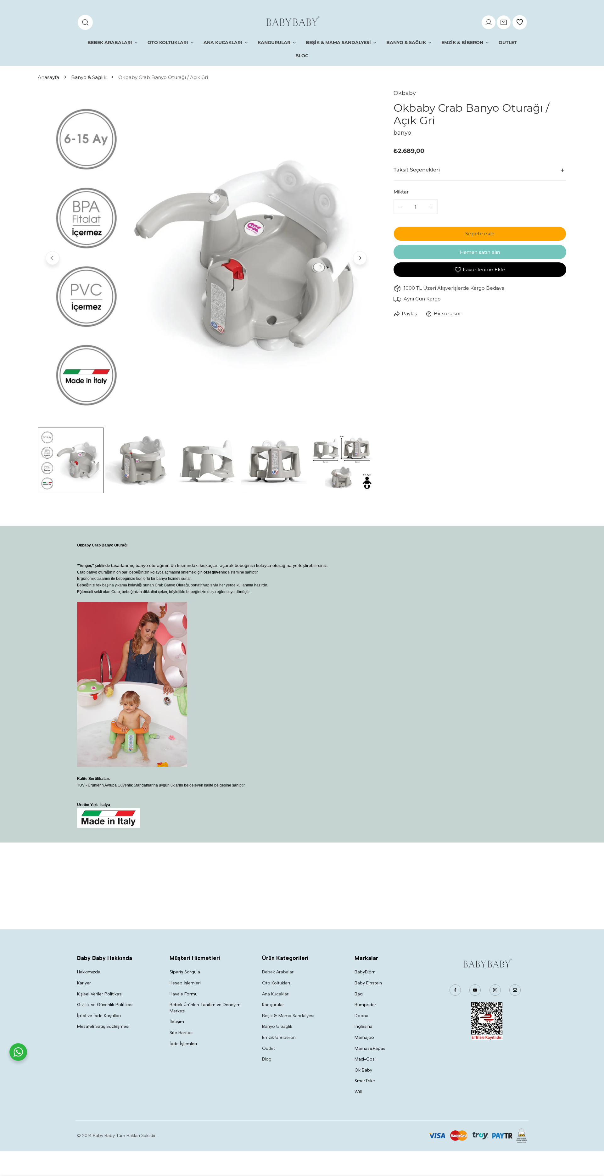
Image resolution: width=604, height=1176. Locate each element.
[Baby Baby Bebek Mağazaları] (292, 22)
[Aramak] (85, 22)
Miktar (401, 192)
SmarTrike (365, 1081)
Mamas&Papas (370, 1048)
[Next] (360, 258)
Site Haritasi (181, 1032)
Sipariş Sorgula (185, 972)
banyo (402, 132)
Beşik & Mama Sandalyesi (288, 1015)
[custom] (455, 990)
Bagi (359, 994)
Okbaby (405, 93)
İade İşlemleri (183, 1043)
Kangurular (273, 1004)
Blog (266, 1059)
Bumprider (365, 1004)
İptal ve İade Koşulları (99, 1015)
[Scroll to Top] (592, 1142)
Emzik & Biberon (279, 1037)
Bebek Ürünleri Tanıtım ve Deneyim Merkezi (205, 1008)
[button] (504, 22)
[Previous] (52, 258)
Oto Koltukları (276, 983)
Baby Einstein (368, 983)
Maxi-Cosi (365, 1059)
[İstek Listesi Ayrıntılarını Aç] (519, 22)
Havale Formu (184, 994)
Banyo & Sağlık (88, 77)
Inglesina (363, 1026)
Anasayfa (48, 77)
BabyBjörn (365, 972)
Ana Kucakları (275, 994)
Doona (361, 1015)
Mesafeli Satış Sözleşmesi (103, 1026)
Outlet (268, 1048)
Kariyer (84, 983)
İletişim (177, 1021)
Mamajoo (364, 1037)
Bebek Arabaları (278, 972)
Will (358, 1092)
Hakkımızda (88, 972)
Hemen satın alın (480, 252)
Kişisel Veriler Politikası (99, 994)
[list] (206, 257)
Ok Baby (363, 1070)
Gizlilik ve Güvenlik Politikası (105, 1004)
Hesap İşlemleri (185, 983)
